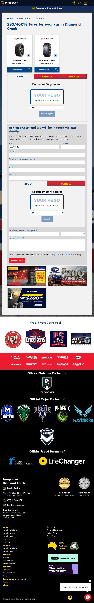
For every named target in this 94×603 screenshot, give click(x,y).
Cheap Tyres (51, 536)
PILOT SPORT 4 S (19, 60)
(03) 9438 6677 (14, 500)
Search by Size (9, 533)
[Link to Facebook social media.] (70, 598)
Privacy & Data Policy (16, 599)
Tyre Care (6, 539)
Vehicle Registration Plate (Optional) (23, 230)
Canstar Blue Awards (55, 530)
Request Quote (17, 260)
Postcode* (13, 174)
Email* (11, 167)
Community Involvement (15, 579)
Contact (6, 569)
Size (10, 143)
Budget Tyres (52, 533)
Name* (12, 151)
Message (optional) (16, 238)
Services (7, 554)
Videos (6, 585)
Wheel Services (9, 563)
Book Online (9, 572)
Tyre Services (8, 560)
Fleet (5, 576)
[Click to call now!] (74, 3)
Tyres (5, 527)
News (5, 582)
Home (11, 18)
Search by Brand (9, 536)
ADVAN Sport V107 (47, 60)
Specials (7, 566)
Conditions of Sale (30, 599)
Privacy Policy (55, 254)
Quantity (64, 143)
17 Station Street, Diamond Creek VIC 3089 (19, 494)
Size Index (51, 527)
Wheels (6, 545)
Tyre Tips (6, 542)
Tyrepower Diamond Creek (49, 8)
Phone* (22, 159)
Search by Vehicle (10, 530)
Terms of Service (70, 254)
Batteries (6, 557)
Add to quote (16, 70)
